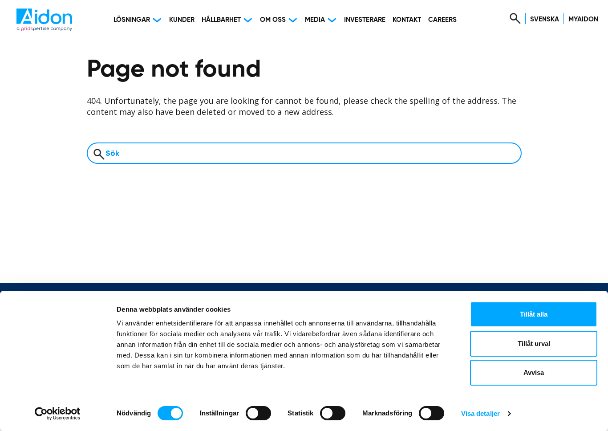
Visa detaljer (480, 413)
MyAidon (583, 19)
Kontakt (407, 19)
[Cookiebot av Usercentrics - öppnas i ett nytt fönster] (58, 413)
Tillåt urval (534, 343)
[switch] (258, 413)
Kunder (182, 19)
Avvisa (533, 372)
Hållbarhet (221, 19)
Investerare (364, 19)
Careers (442, 19)
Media (315, 19)
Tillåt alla (533, 314)
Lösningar (131, 19)
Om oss (273, 19)
